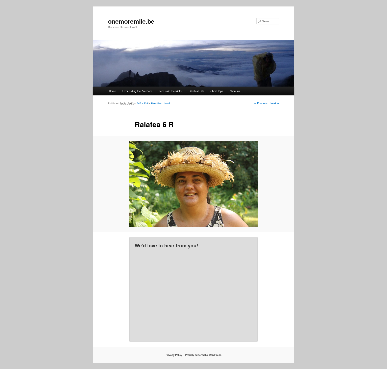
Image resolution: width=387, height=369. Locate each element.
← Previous (260, 103)
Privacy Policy (174, 355)
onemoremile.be (131, 21)
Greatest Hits (196, 91)
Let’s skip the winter (170, 91)
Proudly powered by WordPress (203, 355)
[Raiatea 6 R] (193, 184)
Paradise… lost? (160, 103)
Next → (274, 103)
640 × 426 (142, 103)
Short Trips (216, 91)
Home (112, 91)
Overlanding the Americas (137, 91)
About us (235, 91)
